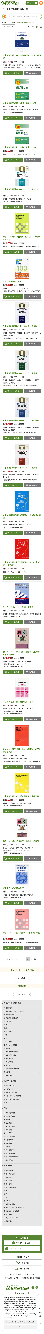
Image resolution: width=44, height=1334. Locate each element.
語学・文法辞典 (9, 1153)
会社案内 (19, 1274)
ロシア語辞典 (8, 1140)
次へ (35, 959)
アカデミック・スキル (11, 1218)
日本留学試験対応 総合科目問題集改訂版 (21, 796)
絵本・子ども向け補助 (11, 1099)
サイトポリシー (29, 1274)
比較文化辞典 (8, 1160)
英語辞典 (7, 1119)
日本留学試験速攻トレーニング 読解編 (20, 326)
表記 (5, 1194)
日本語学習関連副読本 (11, 1068)
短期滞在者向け (9, 1014)
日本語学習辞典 (9, 1113)
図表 (5, 1102)
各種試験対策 (8, 1058)
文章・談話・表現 (10, 1187)
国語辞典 (7, 1146)
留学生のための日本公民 (13, 888)
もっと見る (21, 978)
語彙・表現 (8, 1041)
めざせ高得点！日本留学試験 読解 (18, 701)
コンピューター (9, 1089)
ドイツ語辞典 (8, 1133)
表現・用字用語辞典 (11, 1157)
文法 (5, 1025)
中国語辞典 (8, 1130)
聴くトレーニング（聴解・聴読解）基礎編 (21, 840)
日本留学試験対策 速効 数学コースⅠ (19, 147)
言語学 (6, 1197)
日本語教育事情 (9, 1204)
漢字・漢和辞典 (9, 1150)
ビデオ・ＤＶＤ (9, 1085)
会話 (5, 1038)
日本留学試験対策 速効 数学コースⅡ (19, 102)
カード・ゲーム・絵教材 (12, 1096)
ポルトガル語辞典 (10, 1136)
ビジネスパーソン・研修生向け (14, 1011)
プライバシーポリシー (12, 1278)
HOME (12, 1274)
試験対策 (7, 1201)
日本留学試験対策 (10, 1055)
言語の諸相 (8, 1214)
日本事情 (7, 1072)
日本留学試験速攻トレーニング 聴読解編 (21, 420)
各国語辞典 (8, 1143)
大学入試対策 (8, 1062)
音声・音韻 (8, 1180)
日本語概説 (8, 1177)
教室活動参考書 (9, 1174)
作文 (5, 1035)
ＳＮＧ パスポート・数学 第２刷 (18, 607)
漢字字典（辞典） (10, 1116)
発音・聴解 (8, 1031)
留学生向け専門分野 (11, 1018)
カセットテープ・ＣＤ (11, 1092)
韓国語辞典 (8, 1123)
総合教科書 (8, 1008)
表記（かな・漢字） (11, 1045)
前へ (8, 959)
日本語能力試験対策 (11, 1052)
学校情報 (7, 1065)
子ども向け (8, 1021)
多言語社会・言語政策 (11, 1211)
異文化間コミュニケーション (14, 1207)
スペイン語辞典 (9, 1126)
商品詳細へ (33, 73)
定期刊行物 (8, 1075)
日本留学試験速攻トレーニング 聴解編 (20, 467)
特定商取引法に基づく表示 (31, 1278)
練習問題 (7, 1048)
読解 (5, 1028)
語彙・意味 (8, 1184)
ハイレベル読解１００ (12, 281)
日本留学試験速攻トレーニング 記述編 (20, 373)
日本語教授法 (8, 1170)
